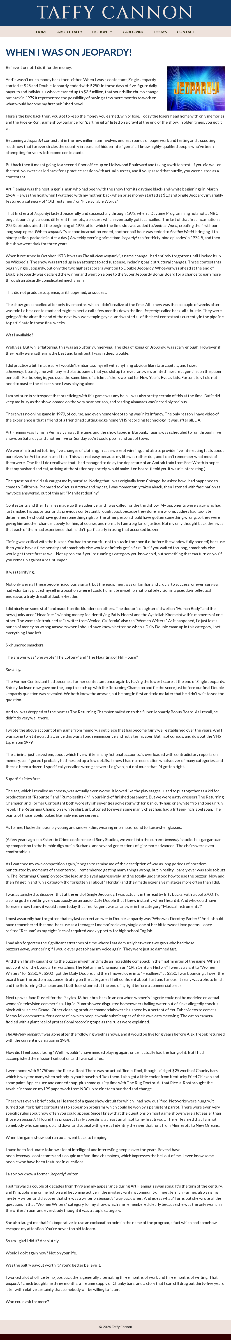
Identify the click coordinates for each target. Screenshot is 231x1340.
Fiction (99, 31)
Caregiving (133, 31)
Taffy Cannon (115, 13)
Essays (160, 31)
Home (41, 31)
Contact (186, 31)
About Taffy (69, 31)
